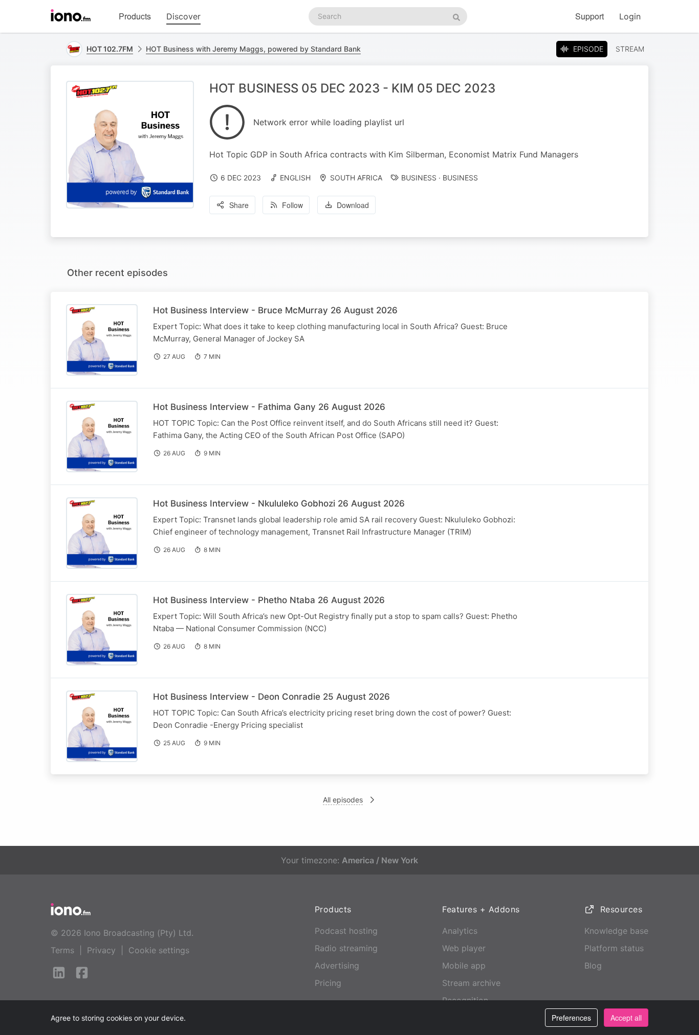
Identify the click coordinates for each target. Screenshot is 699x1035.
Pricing (328, 983)
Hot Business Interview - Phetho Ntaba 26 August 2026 (269, 600)
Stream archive (471, 983)
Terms (62, 950)
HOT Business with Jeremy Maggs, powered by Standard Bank (253, 48)
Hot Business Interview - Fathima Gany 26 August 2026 (269, 407)
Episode (588, 48)
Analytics (459, 931)
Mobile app (464, 965)
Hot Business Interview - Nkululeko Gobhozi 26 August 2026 (279, 503)
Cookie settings (158, 950)
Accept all (626, 1018)
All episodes (343, 799)
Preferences (571, 1018)
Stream (630, 48)
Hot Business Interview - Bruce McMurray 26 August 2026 (275, 310)
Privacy (101, 950)
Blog (593, 965)
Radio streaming (346, 948)
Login (630, 16)
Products (135, 16)
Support (589, 16)
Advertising (337, 965)
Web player (464, 948)
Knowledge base (616, 931)
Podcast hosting (346, 931)
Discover (183, 16)
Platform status (614, 948)
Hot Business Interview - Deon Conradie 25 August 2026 (271, 697)
